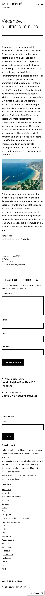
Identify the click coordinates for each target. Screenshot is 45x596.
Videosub (7, 558)
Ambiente (6, 493)
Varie (12, 262)
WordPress (24, 587)
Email (5, 333)
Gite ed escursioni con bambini (15, 518)
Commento (7, 293)
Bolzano (5, 500)
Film (3, 511)
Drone (4, 507)
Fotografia (6, 515)
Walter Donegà (12, 4)
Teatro (4, 562)
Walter (6, 259)
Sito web (6, 347)
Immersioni (13, 265)
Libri (3, 525)
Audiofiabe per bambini (12, 497)
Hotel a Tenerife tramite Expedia (17, 90)
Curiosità (5, 504)
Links (4, 529)
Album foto (6, 489)
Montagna (6, 536)
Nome (5, 320)
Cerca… (5, 422)
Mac (3, 533)
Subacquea (6, 547)
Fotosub (6, 551)
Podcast (5, 543)
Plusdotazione (8, 540)
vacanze (21, 265)
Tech (4, 565)
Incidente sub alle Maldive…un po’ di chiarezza (22, 450)
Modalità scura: (34, 593)
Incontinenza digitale (11, 522)
